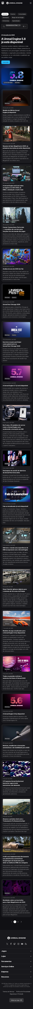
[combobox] (14, 28)
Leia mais (6, 62)
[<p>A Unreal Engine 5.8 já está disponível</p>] (16, 59)
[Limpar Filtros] (23, 26)
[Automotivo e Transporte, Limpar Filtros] (19, 25)
